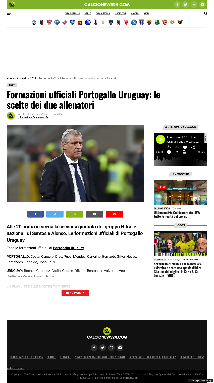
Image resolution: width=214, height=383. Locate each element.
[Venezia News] (180, 22)
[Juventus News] (95, 22)
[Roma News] (149, 22)
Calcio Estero (103, 13)
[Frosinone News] (72, 22)
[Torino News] (165, 22)
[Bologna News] (41, 22)
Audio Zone (120, 13)
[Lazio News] (103, 22)
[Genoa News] (80, 22)
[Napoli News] (134, 22)
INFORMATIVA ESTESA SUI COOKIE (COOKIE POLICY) (152, 357)
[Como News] (57, 22)
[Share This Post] (74, 214)
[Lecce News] (111, 22)
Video (146, 13)
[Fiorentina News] (65, 22)
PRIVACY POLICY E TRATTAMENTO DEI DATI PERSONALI (100, 357)
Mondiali (135, 13)
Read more (73, 292)
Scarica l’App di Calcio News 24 (26, 357)
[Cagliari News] (49, 22)
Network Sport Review (192, 357)
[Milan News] (118, 22)
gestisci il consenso (15, 368)
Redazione (65, 357)
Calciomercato (72, 13)
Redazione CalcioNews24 (34, 117)
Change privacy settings (201, 380)
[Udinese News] (172, 22)
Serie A (88, 13)
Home (10, 78)
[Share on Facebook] (36, 214)
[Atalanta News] (34, 22)
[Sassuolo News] (157, 22)
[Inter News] (88, 22)
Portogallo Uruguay (68, 248)
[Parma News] (141, 22)
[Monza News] (126, 22)
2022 (33, 78)
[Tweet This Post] (54, 214)
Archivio (22, 78)
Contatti (51, 357)
